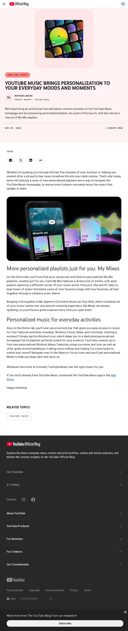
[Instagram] (24, 500)
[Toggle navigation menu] (4, 4)
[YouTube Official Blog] (19, 4)
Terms (87, 590)
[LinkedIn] (30, 160)
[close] (125, 612)
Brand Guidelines (55, 590)
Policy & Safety (15, 590)
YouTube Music (19, 416)
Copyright (34, 590)
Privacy (74, 590)
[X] (20, 160)
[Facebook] (10, 160)
